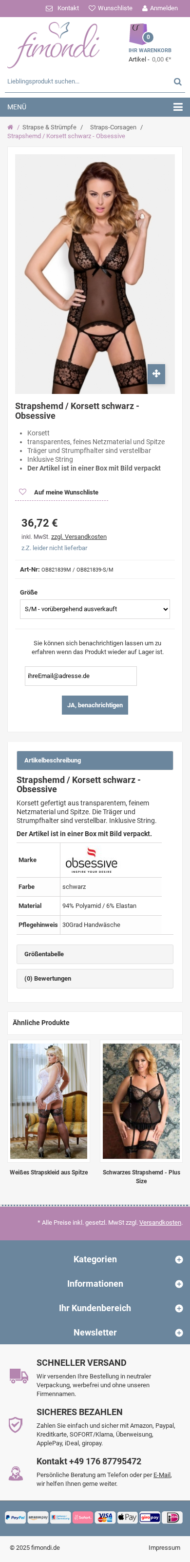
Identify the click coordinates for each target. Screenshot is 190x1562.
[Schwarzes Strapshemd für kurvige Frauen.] (141, 1101)
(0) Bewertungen (47, 978)
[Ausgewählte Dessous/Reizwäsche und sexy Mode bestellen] (53, 44)
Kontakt (68, 8)
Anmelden (164, 8)
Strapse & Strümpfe (49, 127)
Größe (29, 592)
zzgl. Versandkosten (79, 536)
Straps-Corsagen (113, 127)
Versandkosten (160, 1222)
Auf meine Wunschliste (65, 492)
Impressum (164, 1547)
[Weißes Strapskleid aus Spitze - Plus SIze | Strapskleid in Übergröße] (48, 1101)
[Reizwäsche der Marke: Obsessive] (91, 859)
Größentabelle (44, 954)
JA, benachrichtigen (95, 705)
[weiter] (173, 1102)
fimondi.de (45, 1547)
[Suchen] (178, 81)
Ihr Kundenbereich (95, 1308)
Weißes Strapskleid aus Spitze (49, 1172)
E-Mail (162, 1475)
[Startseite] (11, 127)
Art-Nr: (30, 569)
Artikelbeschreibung (52, 760)
